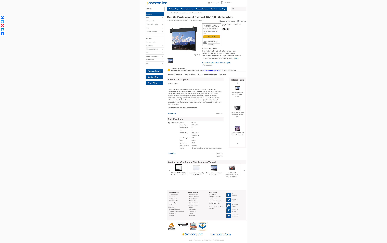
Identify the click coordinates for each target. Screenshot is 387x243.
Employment (172, 213)
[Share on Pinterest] (3, 26)
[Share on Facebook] (3, 18)
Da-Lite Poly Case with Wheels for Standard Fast (237, 114)
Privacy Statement (193, 198)
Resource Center (201, 9)
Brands (213, 9)
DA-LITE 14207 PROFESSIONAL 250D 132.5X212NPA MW (231, 174)
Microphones (149, 45)
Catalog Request (173, 198)
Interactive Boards (150, 42)
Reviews (223, 74)
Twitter (233, 201)
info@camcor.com (213, 199)
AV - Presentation (150, 21)
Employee (171, 215)
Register (191, 207)
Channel (234, 206)
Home (168, 12)
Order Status (192, 215)
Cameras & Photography (152, 24)
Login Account (192, 209)
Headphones (149, 38)
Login (222, 9)
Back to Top (219, 113)
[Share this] (3, 34)
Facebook (234, 195)
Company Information (174, 209)
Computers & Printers (151, 31)
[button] (155, 18)
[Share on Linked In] (3, 30)
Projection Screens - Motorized (190, 12)
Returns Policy (192, 200)
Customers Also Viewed (207, 74)
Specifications (190, 74)
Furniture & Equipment (152, 49)
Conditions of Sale (193, 194)
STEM (147, 52)
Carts (147, 28)
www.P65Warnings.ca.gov (212, 70)
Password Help (192, 211)
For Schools (173, 9)
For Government (186, 9)
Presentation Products (176, 12)
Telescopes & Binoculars (152, 56)
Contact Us (172, 196)
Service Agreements (194, 202)
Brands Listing (172, 202)
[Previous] (169, 173)
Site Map (171, 204)
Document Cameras (151, 35)
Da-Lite (199, 12)
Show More (172, 113)
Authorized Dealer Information (176, 211)
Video (147, 63)
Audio (147, 17)
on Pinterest (235, 216)
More (236, 58)
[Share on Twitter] (3, 22)
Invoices (191, 213)
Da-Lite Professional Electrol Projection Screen (237, 94)
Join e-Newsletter (173, 200)
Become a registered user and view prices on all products (214, 42)
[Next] (244, 173)
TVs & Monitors (150, 59)
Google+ (234, 211)
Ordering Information (194, 196)
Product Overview (175, 74)
